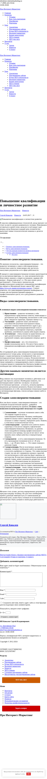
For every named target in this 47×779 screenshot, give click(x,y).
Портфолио (13, 21)
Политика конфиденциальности (17, 703)
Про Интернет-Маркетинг (10, 211)
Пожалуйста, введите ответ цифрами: (14, 609)
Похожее (15, 254)
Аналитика (13, 27)
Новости (12, 47)
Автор (11, 45)
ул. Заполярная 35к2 (8, 626)
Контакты (8, 691)
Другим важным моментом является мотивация (22, 251)
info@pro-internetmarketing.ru (11, 630)
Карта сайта (9, 697)
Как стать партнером (17, 19)
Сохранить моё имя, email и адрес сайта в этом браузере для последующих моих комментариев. (23, 604)
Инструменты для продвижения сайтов (20, 674)
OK (28, 774)
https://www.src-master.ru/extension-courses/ (16, 288)
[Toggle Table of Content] (1, 242)
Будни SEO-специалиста (18, 31)
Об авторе (8, 693)
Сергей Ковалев (6, 215)
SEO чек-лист (14, 39)
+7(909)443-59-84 (6, 628)
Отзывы (12, 17)
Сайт (2, 598)
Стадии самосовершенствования (17, 253)
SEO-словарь (14, 37)
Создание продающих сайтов (16, 672)
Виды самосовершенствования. (17, 249)
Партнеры (13, 23)
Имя (2, 590)
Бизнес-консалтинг (16, 35)
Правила (8, 699)
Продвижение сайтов (17, 29)
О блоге (12, 49)
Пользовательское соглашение (16, 701)
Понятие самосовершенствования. (18, 247)
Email (3, 594)
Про (10, 9)
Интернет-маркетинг (17, 33)
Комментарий (6, 571)
